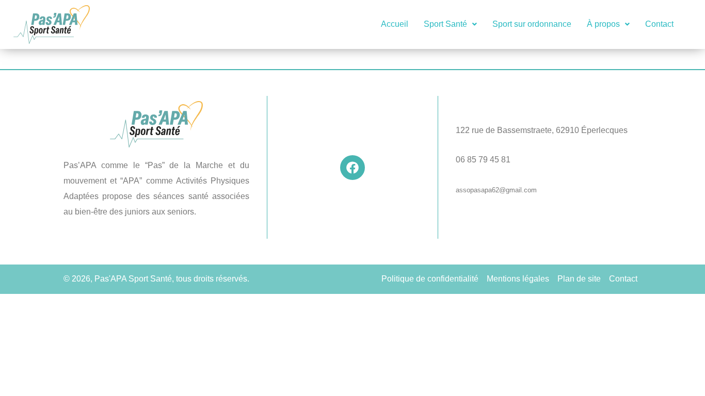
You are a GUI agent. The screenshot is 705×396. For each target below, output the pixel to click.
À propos (603, 24)
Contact (659, 24)
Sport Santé (445, 24)
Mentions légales (518, 278)
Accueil (394, 24)
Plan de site (579, 278)
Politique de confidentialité (429, 278)
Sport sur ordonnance (531, 24)
